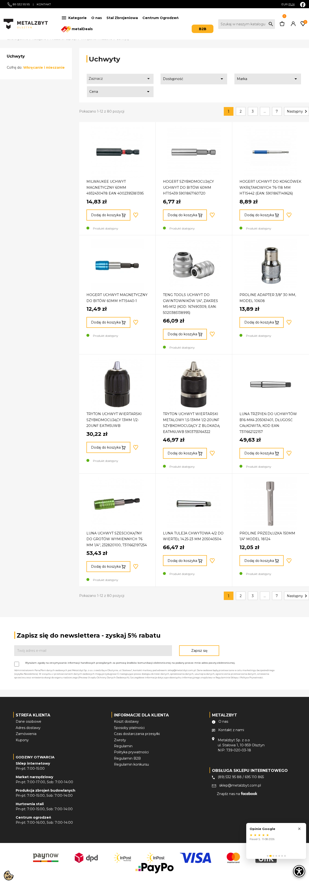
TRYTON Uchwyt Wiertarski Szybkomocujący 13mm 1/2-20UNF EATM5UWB (114, 420)
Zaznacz (120, 78)
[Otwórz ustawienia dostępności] (299, 871)
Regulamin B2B (127, 758)
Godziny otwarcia (35, 757)
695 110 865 (254, 777)
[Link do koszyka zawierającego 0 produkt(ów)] (282, 25)
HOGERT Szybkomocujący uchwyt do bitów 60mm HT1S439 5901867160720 (188, 187)
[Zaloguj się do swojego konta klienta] (292, 25)
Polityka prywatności (131, 752)
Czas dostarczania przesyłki (137, 734)
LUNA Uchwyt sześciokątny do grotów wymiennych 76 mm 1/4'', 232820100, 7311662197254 (116, 539)
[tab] (267, 856)
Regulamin (123, 746)
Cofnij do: (36, 67)
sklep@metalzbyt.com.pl (240, 785)
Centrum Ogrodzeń (160, 18)
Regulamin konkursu (131, 764)
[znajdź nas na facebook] (302, 4)
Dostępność (194, 79)
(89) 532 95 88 (230, 777)
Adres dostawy (28, 728)
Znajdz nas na (229, 794)
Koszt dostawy (126, 721)
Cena (120, 91)
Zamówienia (26, 734)
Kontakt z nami (231, 730)
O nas (96, 18)
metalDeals (82, 29)
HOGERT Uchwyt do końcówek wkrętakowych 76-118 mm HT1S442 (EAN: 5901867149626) (270, 187)
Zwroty (120, 740)
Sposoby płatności (129, 728)
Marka (268, 79)
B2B (202, 29)
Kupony (22, 740)
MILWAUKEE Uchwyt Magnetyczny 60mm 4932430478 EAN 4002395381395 (115, 187)
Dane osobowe (28, 721)
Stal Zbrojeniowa (122, 18)
